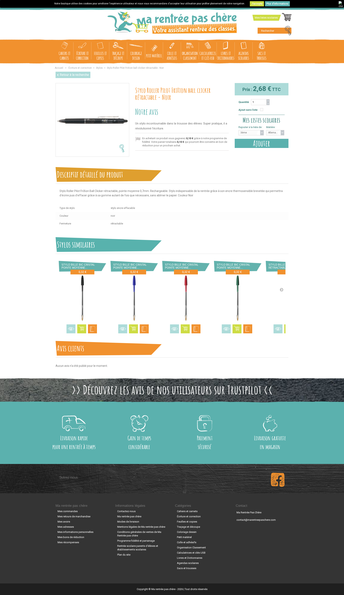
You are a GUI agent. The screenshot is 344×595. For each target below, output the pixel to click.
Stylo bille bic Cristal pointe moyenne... (78, 266)
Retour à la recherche (74, 75)
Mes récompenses (68, 542)
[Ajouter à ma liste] (92, 328)
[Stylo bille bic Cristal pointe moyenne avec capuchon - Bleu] (134, 298)
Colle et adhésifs (172, 56)
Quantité (243, 102)
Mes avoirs (64, 521)
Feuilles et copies (100, 56)
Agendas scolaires (243, 56)
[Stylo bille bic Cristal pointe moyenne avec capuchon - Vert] (238, 298)
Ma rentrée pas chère (71, 506)
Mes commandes (68, 511)
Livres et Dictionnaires (225, 56)
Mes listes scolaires (266, 17)
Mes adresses (66, 526)
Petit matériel (154, 55)
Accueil (59, 68)
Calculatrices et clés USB (208, 56)
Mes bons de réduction (71, 537)
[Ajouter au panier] (81, 328)
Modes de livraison (128, 521)
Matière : (271, 127)
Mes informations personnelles (75, 531)
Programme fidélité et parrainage (136, 540)
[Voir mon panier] (286, 18)
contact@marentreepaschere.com (256, 519)
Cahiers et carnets (64, 56)
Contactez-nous (126, 511)
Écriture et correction (82, 56)
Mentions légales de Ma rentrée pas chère (141, 526)
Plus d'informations (277, 3)
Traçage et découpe (118, 56)
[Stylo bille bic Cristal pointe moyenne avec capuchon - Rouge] (186, 298)
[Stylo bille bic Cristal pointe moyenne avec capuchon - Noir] (82, 298)
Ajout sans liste (248, 109)
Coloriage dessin (136, 56)
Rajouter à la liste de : (250, 127)
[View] (70, 328)
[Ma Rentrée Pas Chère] (172, 23)
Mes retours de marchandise (74, 516)
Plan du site (123, 554)
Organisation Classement (190, 56)
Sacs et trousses (261, 56)
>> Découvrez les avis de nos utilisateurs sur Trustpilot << (172, 389)
